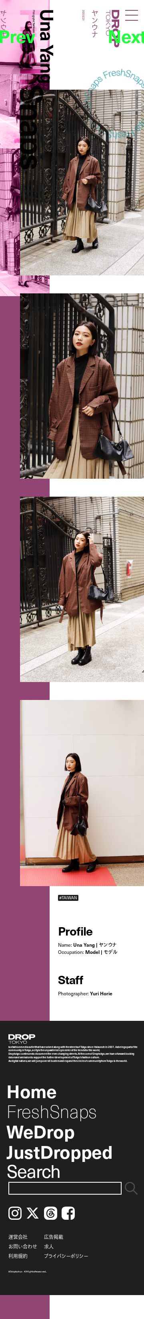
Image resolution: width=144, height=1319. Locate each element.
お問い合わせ (22, 1246)
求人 (49, 1246)
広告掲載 (53, 1236)
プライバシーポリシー (66, 1256)
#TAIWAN (68, 897)
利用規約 (18, 1256)
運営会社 (18, 1236)
